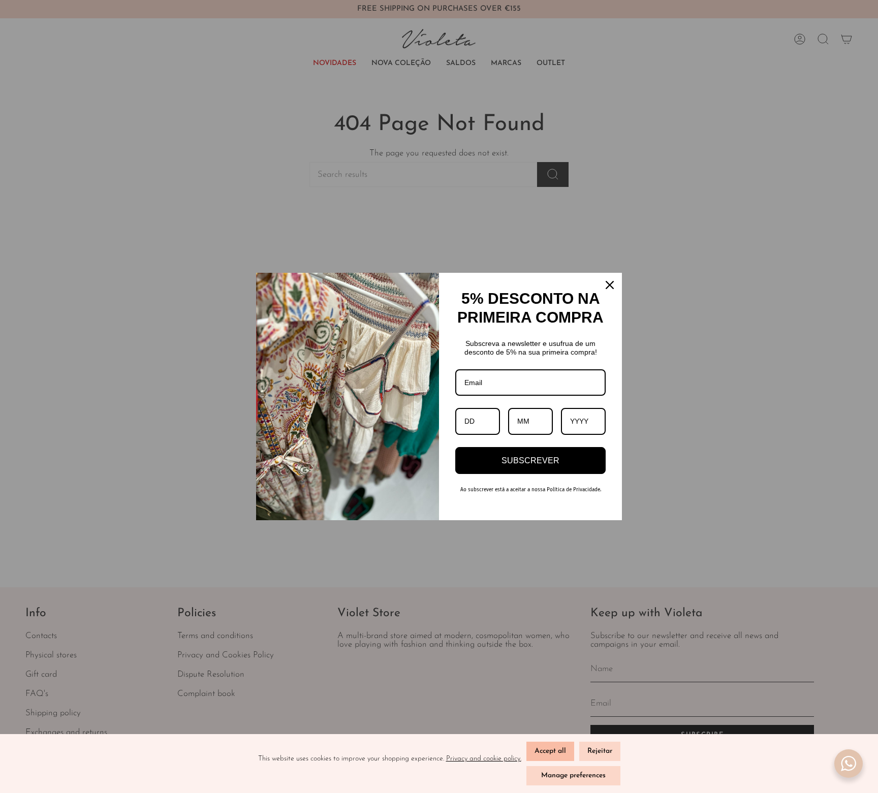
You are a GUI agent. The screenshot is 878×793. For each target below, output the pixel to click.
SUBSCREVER (530, 460)
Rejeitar (599, 751)
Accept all (550, 751)
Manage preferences (573, 775)
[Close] (610, 285)
